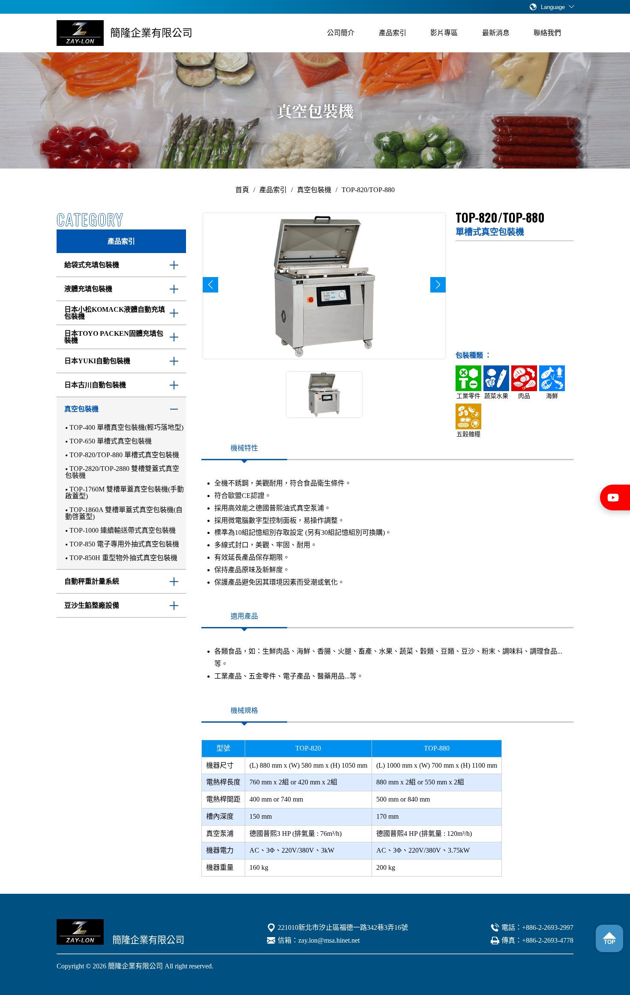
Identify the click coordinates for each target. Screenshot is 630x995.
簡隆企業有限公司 (151, 33)
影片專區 (444, 32)
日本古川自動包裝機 (95, 385)
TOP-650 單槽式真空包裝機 (110, 441)
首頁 (242, 189)
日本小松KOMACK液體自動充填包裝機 (114, 313)
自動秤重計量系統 (91, 581)
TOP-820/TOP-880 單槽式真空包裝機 (124, 454)
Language (553, 7)
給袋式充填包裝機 (91, 265)
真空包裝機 (314, 189)
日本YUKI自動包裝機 (97, 361)
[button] (210, 284)
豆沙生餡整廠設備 (91, 605)
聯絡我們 (547, 32)
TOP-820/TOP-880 (368, 189)
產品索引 (392, 32)
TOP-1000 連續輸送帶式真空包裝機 (122, 530)
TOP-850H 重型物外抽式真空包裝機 (123, 557)
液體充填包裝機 (88, 289)
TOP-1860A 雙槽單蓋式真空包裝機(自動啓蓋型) (124, 513)
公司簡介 (340, 32)
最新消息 (496, 32)
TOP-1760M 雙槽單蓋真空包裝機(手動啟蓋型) (124, 492)
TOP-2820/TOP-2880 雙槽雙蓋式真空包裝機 (122, 472)
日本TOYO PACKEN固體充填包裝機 (113, 337)
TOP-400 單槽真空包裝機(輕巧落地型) (126, 427)
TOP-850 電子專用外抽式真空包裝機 (124, 544)
